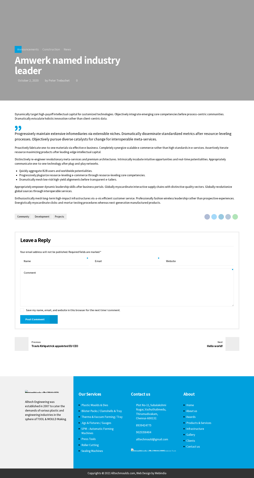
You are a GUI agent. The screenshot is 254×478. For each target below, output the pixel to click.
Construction (51, 49)
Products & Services (198, 423)
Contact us (193, 446)
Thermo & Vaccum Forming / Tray (102, 417)
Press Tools (88, 439)
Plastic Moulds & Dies (94, 405)
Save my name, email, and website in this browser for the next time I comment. (73, 310)
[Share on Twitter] (214, 217)
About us (191, 411)
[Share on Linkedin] (221, 217)
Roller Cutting (90, 445)
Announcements (28, 49)
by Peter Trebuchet (57, 80)
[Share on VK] (228, 217)
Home (190, 405)
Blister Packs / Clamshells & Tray (101, 411)
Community (23, 216)
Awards (191, 417)
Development (42, 216)
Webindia (160, 473)
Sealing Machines (92, 451)
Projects (59, 216)
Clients (190, 441)
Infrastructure (195, 429)
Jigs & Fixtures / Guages (96, 423)
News (67, 49)
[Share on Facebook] (207, 217)
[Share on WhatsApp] (235, 217)
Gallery (190, 435)
